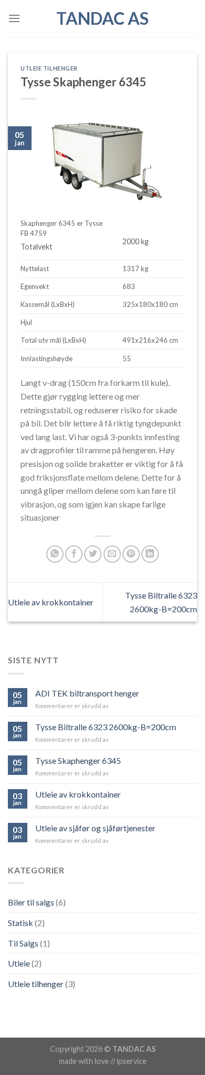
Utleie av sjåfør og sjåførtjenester (95, 828)
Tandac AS (102, 18)
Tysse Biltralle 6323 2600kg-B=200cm (105, 727)
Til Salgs (23, 943)
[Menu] (14, 18)
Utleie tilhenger (49, 68)
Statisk (20, 923)
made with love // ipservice (103, 1061)
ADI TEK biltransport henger (87, 693)
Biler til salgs (31, 902)
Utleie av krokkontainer (51, 602)
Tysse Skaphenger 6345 (78, 760)
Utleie (19, 963)
